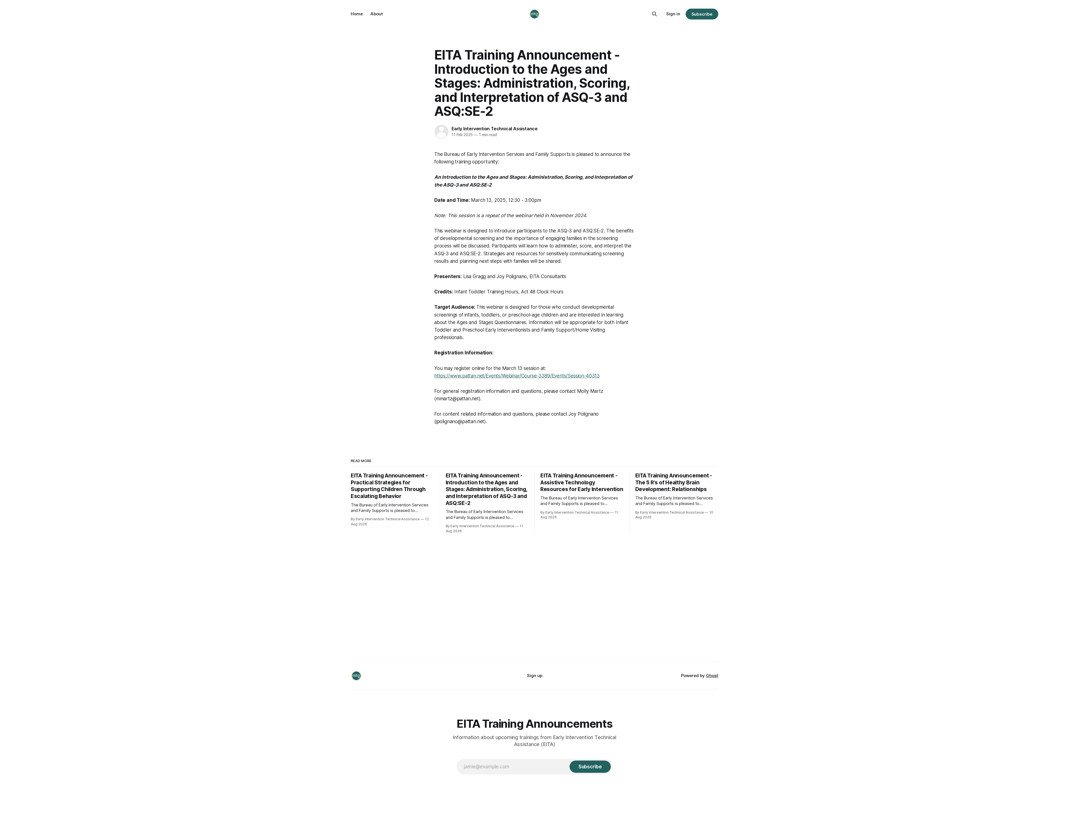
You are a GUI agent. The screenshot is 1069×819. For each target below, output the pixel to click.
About (377, 13)
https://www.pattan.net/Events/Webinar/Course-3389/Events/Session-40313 (517, 376)
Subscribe (702, 14)
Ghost (712, 675)
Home (357, 13)
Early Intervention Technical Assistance (495, 128)
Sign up (534, 675)
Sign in (673, 13)
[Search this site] (654, 13)
